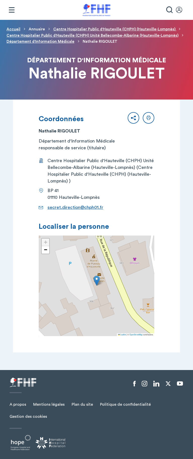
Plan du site (82, 404)
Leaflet (123, 334)
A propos (18, 404)
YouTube (180, 383)
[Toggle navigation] (12, 10)
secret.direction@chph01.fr (75, 207)
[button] (133, 118)
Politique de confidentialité (125, 404)
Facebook (134, 383)
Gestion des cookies (28, 417)
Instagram (144, 383)
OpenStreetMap (135, 334)
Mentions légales (49, 404)
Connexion (181, 10)
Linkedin (156, 383)
